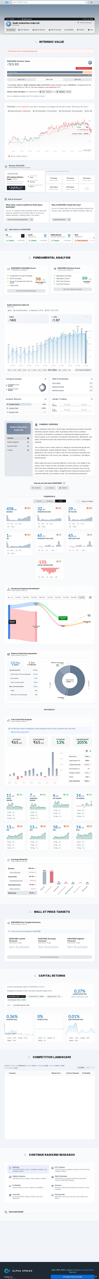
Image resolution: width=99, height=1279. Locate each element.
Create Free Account (77, 1274)
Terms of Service (42, 1273)
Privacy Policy (10, 1275)
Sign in (36, 1255)
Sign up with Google (80, 1253)
